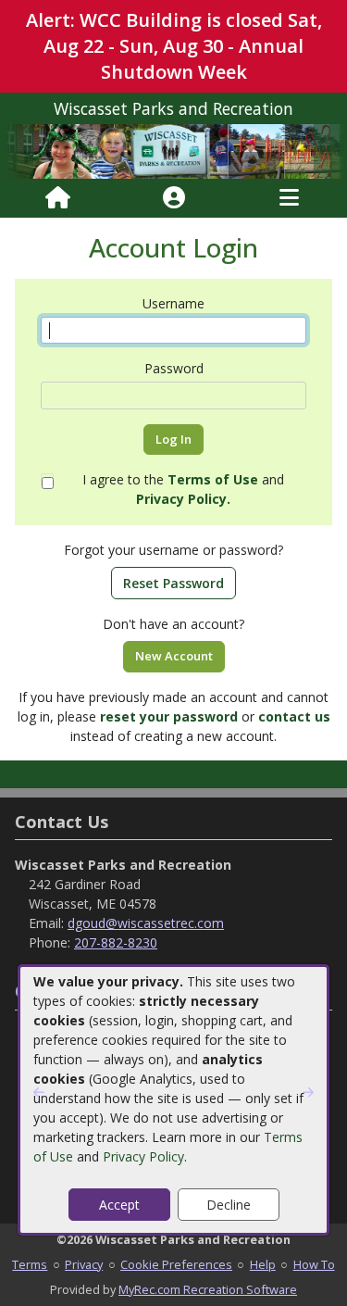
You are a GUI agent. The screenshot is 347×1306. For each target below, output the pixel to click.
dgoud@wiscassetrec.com (146, 923)
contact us (294, 716)
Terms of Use (212, 479)
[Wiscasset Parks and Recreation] (173, 150)
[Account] (174, 198)
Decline (228, 1204)
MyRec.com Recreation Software (207, 1289)
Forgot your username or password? (173, 550)
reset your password (169, 716)
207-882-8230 (115, 942)
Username (173, 303)
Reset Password (173, 583)
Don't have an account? (173, 624)
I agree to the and (183, 489)
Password (174, 368)
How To (314, 1264)
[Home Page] (57, 198)
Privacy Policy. (183, 499)
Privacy (84, 1264)
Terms (29, 1264)
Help (263, 1264)
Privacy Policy (143, 1156)
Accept (119, 1204)
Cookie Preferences (176, 1264)
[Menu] (289, 198)
